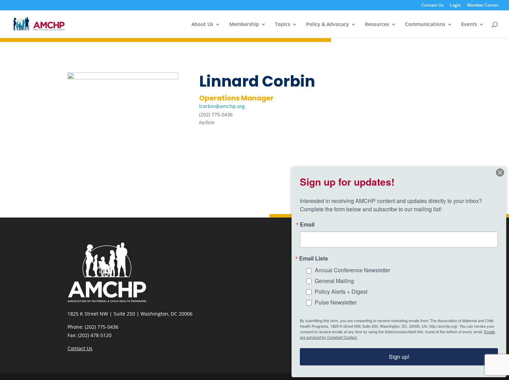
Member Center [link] (483, 5)
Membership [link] (244, 24)
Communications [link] (425, 24)
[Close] (500, 172)
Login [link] (455, 5)
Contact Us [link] (432, 5)
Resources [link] (377, 24)
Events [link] (469, 24)
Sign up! (399, 357)
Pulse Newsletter (336, 302)
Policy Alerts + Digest (341, 291)
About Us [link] (202, 24)
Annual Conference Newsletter (352, 270)
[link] (38, 23)
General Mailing (334, 281)
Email (307, 224)
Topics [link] (282, 24)
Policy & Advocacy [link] (327, 24)
